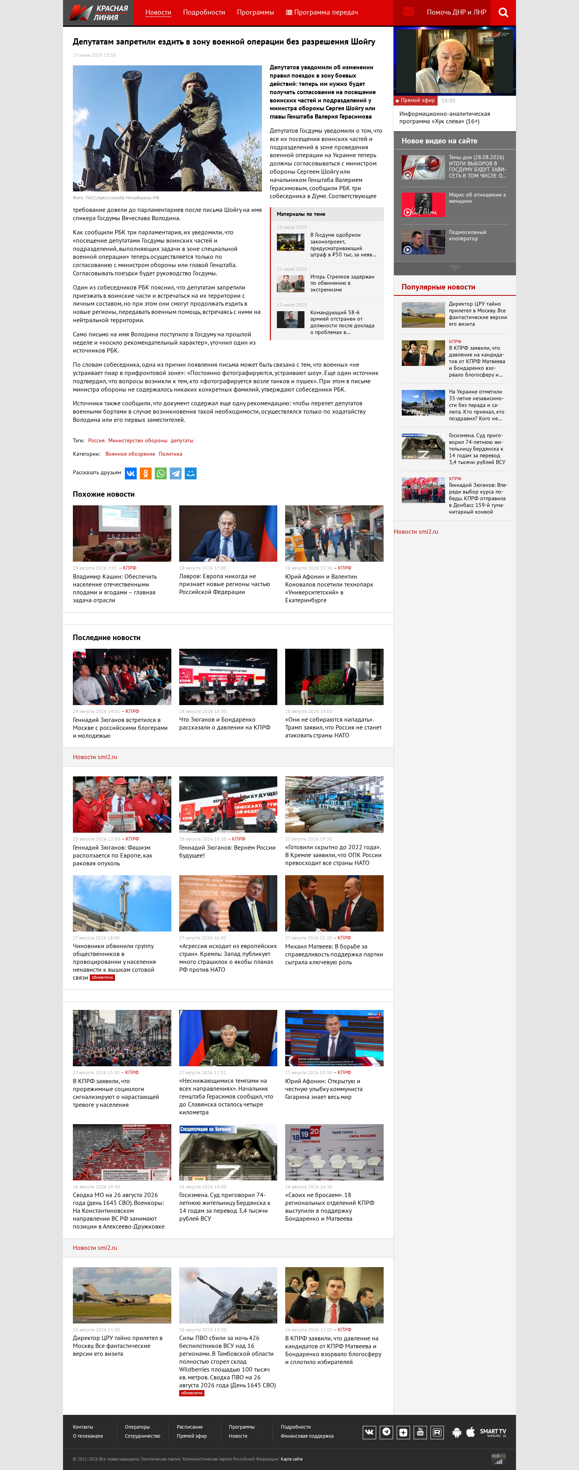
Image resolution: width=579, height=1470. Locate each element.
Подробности (204, 12)
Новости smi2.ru (95, 757)
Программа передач (326, 12)
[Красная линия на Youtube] (420, 1432)
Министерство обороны (137, 440)
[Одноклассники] (146, 473)
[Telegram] (176, 473)
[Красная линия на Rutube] (437, 1432)
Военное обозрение (130, 454)
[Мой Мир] (191, 473)
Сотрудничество (142, 1436)
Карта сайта (291, 1459)
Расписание (190, 1427)
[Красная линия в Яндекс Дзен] (403, 1432)
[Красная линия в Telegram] (386, 1432)
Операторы (137, 1427)
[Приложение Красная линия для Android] (457, 1433)
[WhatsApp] (161, 473)
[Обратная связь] (408, 13)
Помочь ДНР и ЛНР (456, 12)
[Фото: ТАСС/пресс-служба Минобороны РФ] (167, 128)
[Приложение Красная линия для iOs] (470, 1433)
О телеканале (88, 1436)
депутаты (181, 440)
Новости (158, 12)
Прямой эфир (192, 1436)
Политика (170, 454)
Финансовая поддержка (307, 1436)
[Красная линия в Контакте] (369, 1432)
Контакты (83, 1427)
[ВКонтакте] (131, 473)
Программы (255, 12)
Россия (96, 440)
